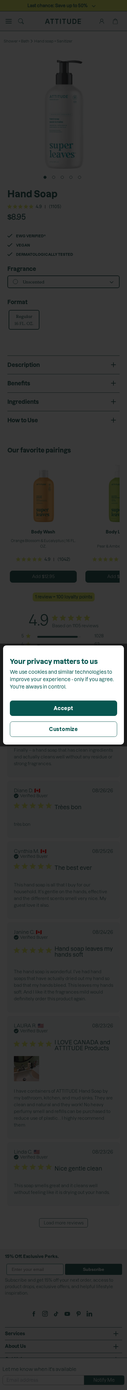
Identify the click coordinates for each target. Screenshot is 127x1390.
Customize (63, 729)
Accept (63, 708)
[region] (63, 695)
